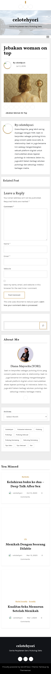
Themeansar (25, 670)
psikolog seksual (22, 435)
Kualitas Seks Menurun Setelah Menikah (25, 609)
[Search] (43, 325)
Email (7, 256)
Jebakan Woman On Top (16, 113)
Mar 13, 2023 (31, 555)
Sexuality (32, 601)
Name (7, 244)
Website (7, 268)
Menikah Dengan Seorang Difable (25, 546)
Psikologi (8, 435)
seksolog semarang (30, 440)
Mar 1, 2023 (31, 618)
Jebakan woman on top (25, 51)
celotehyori (25, 20)
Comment (9, 206)
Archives (7, 411)
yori (31, 445)
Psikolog (39, 429)
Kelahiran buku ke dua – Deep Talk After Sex (25, 484)
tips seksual (21, 445)
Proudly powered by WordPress (16, 667)
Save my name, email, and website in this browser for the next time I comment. (22, 286)
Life (25, 539)
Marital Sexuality (21, 601)
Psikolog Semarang (12, 440)
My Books (25, 477)
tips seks (8, 445)
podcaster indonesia (24, 429)
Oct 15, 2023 (31, 493)
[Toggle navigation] (48, 37)
